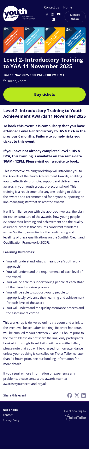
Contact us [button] (51, 7)
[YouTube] (58, 14)
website (58, 161)
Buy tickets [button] (44, 94)
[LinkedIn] (53, 19)
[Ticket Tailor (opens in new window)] (75, 417)
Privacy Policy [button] (11, 420)
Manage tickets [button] (75, 16)
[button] (11, 415)
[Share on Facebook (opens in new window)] (69, 395)
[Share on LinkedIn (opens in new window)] (83, 395)
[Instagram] (52, 14)
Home (67, 7)
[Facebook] (47, 14)
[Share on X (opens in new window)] (76, 395)
